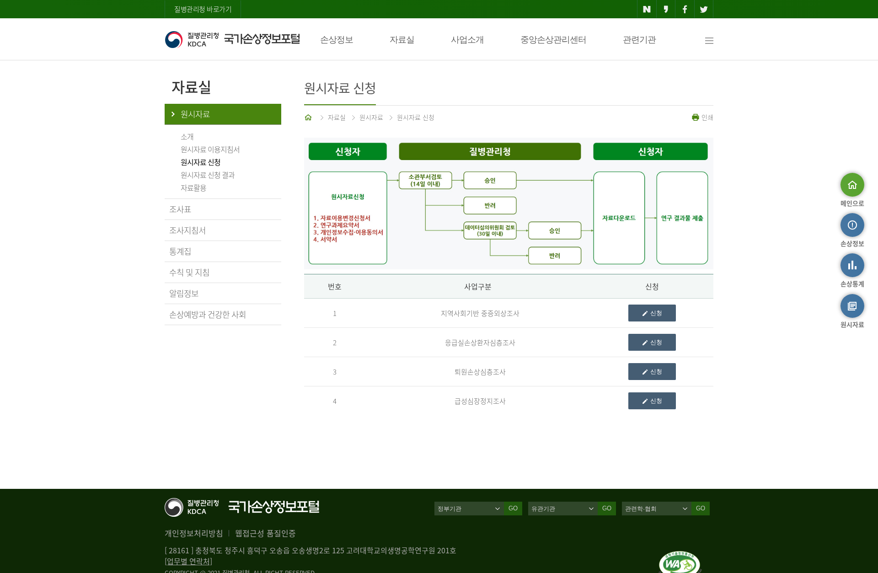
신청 (656, 313)
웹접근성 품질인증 (265, 533)
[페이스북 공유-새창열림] (684, 9)
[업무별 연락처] (188, 561)
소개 (187, 136)
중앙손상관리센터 (553, 39)
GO (513, 508)
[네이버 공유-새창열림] (646, 9)
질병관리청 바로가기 (202, 9)
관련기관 (639, 39)
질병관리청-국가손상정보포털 (232, 39)
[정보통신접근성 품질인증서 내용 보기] (680, 556)
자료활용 (193, 187)
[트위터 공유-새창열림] (704, 9)
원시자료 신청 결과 (208, 174)
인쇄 (706, 117)
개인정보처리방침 (194, 533)
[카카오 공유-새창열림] (666, 9)
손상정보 (336, 39)
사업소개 (467, 39)
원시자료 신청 (200, 161)
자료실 (402, 39)
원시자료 (195, 114)
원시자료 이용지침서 (210, 149)
